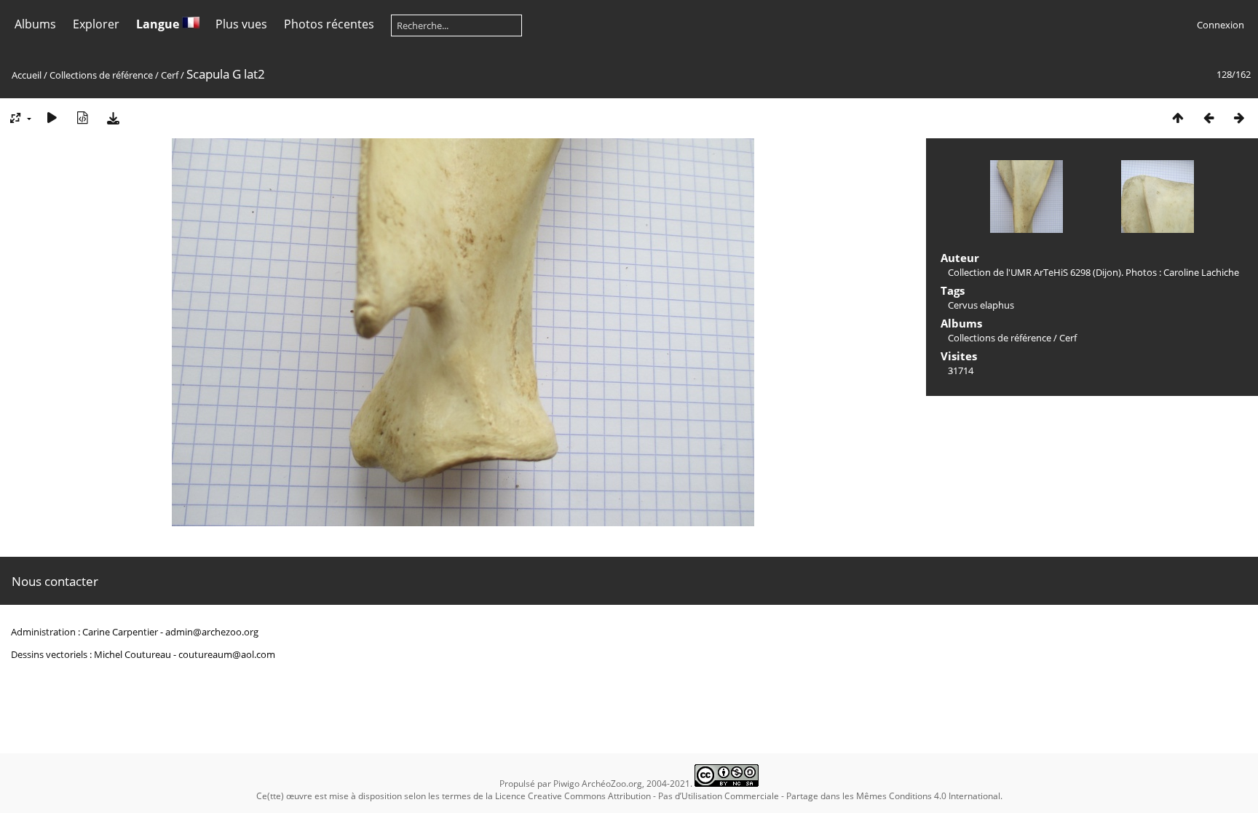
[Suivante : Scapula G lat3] (1239, 117)
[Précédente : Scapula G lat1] (1208, 117)
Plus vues (241, 24)
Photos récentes (329, 24)
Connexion (1220, 24)
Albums (35, 24)
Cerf (169, 75)
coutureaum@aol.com (226, 654)
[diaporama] (51, 117)
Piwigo (566, 783)
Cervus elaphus (981, 305)
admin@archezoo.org (211, 631)
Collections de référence (101, 75)
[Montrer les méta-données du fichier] (82, 117)
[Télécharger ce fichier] (113, 117)
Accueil (26, 75)
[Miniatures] (1178, 117)
